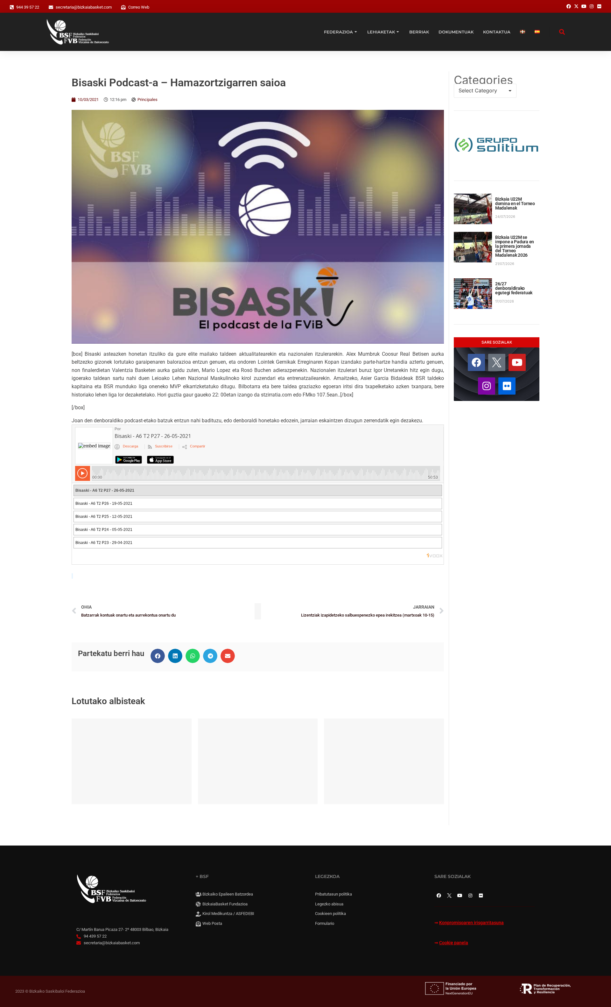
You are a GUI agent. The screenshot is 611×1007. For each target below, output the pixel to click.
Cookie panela (453, 943)
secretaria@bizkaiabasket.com (84, 7)
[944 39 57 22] (12, 7)
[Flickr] (507, 386)
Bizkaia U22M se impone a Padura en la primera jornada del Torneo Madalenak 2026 (514, 246)
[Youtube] (517, 362)
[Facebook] (476, 362)
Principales (147, 99)
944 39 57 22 (27, 7)
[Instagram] (486, 386)
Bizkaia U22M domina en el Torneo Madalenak (515, 203)
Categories (483, 80)
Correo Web (138, 7)
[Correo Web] (123, 7)
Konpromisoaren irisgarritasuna (471, 922)
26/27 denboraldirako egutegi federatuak (513, 288)
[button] (158, 656)
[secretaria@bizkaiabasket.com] (51, 7)
